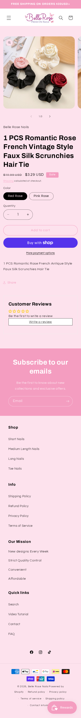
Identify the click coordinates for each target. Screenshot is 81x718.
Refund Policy (18, 506)
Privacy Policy (18, 516)
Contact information (42, 705)
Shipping (8, 181)
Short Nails (16, 439)
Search (13, 604)
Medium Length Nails (23, 449)
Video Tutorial (18, 614)
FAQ (11, 634)
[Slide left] (31, 116)
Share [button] (11, 282)
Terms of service (31, 698)
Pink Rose (41, 196)
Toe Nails (15, 468)
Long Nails (16, 458)
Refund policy (36, 692)
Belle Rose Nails (38, 686)
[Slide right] (49, 116)
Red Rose (15, 196)
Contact (14, 624)
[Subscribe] (67, 401)
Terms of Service (20, 525)
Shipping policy (54, 698)
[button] (9, 18)
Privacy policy (58, 692)
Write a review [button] (40, 322)
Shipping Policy (19, 496)
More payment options (40, 253)
